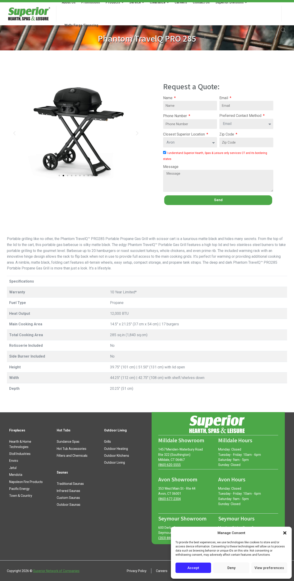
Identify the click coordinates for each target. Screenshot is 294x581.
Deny (231, 568)
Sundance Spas (68, 441)
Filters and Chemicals (72, 455)
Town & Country (20, 495)
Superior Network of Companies (56, 571)
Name (168, 98)
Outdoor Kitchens (116, 455)
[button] (285, 533)
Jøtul (13, 468)
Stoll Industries (20, 454)
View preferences (269, 568)
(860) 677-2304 (169, 499)
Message (170, 167)
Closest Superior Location (184, 134)
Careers (161, 571)
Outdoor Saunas (68, 504)
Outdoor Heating (116, 449)
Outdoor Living (114, 462)
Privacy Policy (137, 571)
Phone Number (175, 116)
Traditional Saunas (70, 484)
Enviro (13, 460)
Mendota (15, 475)
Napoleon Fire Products (26, 482)
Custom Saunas (68, 498)
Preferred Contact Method (240, 115)
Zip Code (227, 134)
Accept (193, 568)
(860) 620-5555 (169, 465)
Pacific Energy (19, 489)
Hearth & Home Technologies (20, 444)
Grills (107, 441)
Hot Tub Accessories (71, 449)
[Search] (283, 30)
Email (224, 98)
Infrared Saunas (68, 491)
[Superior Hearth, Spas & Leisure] (29, 14)
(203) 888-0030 (169, 538)
